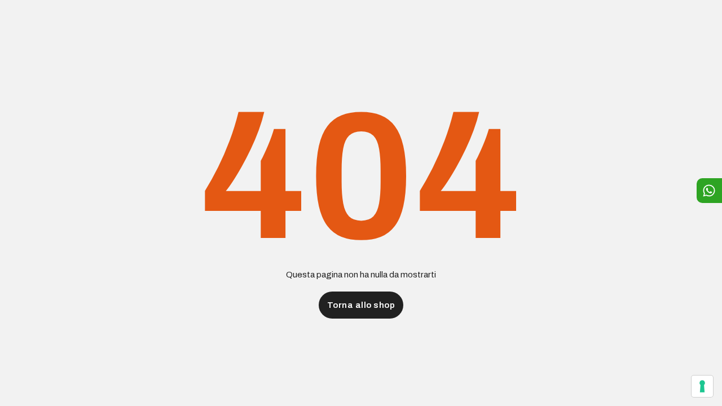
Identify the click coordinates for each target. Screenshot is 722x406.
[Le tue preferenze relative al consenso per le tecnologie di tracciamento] (702, 386)
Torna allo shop (361, 305)
